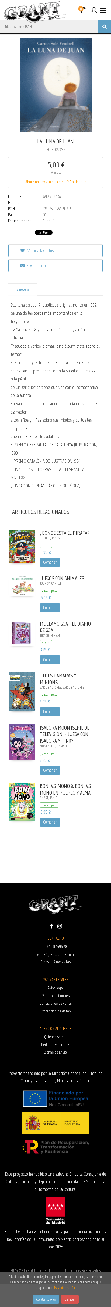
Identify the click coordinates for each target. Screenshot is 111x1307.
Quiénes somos (55, 1036)
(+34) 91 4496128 (55, 946)
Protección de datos (55, 1011)
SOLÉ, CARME (55, 149)
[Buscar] (104, 26)
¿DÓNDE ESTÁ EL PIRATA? (65, 533)
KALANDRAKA (52, 196)
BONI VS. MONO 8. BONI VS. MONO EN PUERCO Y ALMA (66, 789)
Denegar (70, 1299)
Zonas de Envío (55, 1052)
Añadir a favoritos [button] (40, 250)
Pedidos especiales (55, 1044)
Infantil (48, 202)
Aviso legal (56, 987)
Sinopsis (22, 289)
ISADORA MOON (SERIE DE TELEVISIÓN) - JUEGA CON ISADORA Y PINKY (64, 734)
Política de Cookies (56, 995)
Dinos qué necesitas (55, 961)
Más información (64, 1288)
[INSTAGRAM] (60, 926)
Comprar (50, 562)
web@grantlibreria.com (55, 954)
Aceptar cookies (46, 1299)
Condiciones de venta (56, 1003)
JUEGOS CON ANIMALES (62, 578)
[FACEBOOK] (51, 926)
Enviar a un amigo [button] (39, 265)
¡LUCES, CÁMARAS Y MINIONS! (58, 678)
